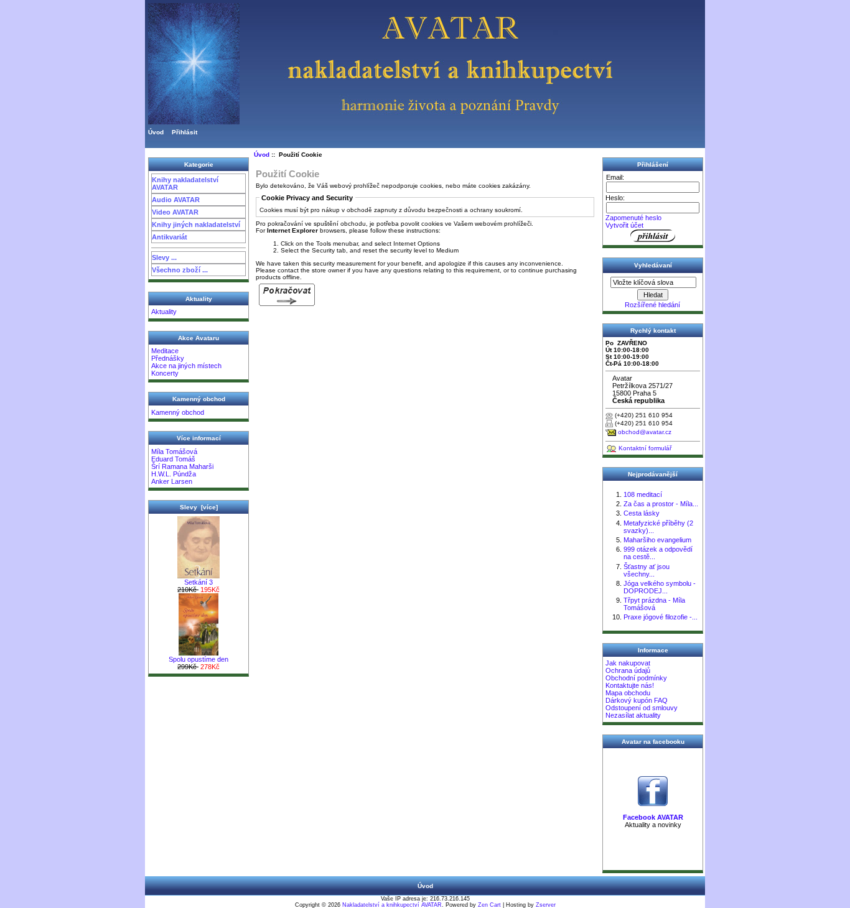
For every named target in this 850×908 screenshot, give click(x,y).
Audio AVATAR (176, 199)
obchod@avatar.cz (644, 432)
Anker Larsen (171, 481)
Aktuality (164, 311)
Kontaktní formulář (645, 448)
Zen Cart (489, 905)
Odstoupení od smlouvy (641, 707)
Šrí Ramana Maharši (182, 466)
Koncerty (165, 373)
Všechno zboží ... (180, 270)
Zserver (546, 905)
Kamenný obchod (177, 412)
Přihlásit (184, 132)
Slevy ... (164, 257)
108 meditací (642, 494)
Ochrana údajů (627, 670)
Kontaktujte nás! (629, 685)
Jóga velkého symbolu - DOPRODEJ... (659, 587)
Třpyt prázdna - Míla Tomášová (654, 603)
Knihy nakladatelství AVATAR (185, 183)
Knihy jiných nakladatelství (196, 224)
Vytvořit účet (624, 225)
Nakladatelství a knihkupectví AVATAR (392, 905)
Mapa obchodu (627, 693)
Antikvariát (169, 237)
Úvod (156, 132)
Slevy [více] (199, 507)
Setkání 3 (198, 582)
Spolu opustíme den (198, 659)
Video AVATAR (175, 212)
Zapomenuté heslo (633, 217)
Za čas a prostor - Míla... (660, 503)
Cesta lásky (641, 513)
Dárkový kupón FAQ (636, 700)
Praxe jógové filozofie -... (660, 617)
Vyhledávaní (653, 265)
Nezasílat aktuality (633, 715)
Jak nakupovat (627, 663)
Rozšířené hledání (652, 304)
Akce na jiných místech (186, 365)
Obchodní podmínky (636, 678)
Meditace (165, 350)
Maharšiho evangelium (657, 540)
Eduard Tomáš (173, 459)
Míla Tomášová (174, 451)
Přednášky (167, 358)
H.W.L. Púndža (173, 474)
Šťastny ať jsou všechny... (646, 570)
